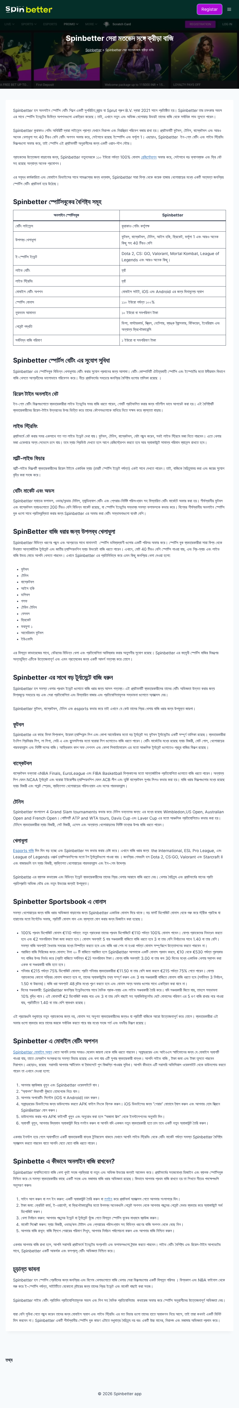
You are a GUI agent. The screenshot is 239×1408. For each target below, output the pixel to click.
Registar (209, 9)
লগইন (108, 1199)
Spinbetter (93, 50)
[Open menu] (229, 9)
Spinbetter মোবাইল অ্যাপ (32, 1052)
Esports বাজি (23, 850)
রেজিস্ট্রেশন (149, 157)
